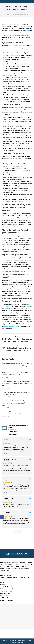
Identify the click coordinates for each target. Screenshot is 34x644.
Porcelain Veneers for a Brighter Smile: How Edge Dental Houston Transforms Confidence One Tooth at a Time (17, 383)
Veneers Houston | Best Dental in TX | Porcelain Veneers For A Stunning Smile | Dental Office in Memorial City (15, 403)
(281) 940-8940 (9, 600)
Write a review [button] (13, 434)
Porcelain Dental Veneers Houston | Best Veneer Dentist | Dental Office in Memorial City (15, 413)
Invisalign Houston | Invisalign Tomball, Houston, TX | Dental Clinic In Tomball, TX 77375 (16, 373)
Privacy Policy (20, 642)
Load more (17, 531)
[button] (2, 517)
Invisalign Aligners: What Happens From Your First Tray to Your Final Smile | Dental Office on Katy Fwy (17, 365)
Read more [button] (5, 453)
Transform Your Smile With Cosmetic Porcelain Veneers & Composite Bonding (17, 393)
